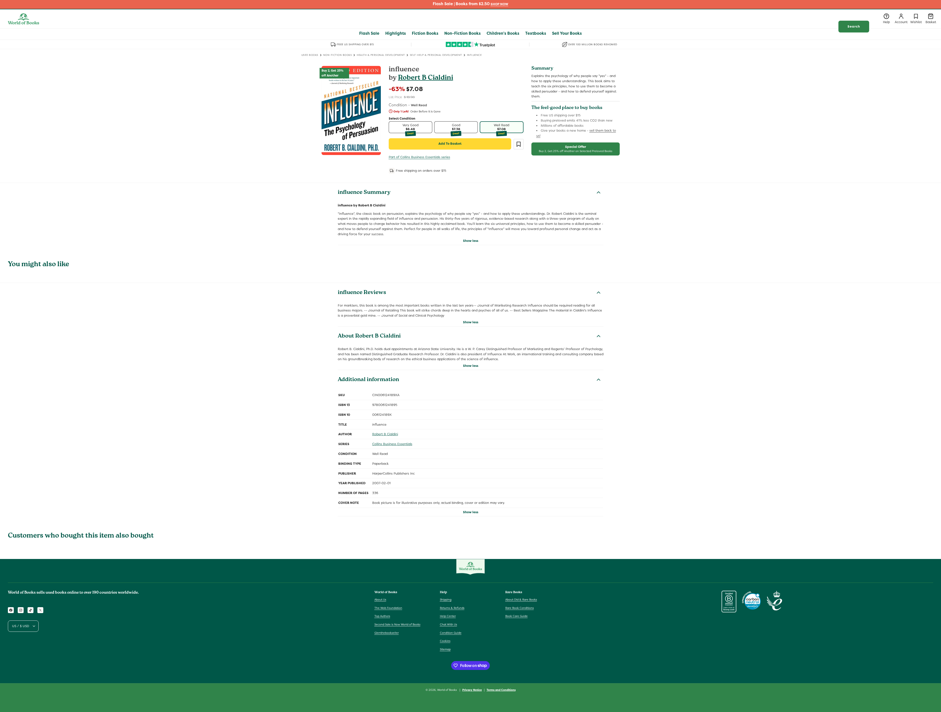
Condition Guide (451, 632)
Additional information (368, 380)
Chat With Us (448, 624)
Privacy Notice (472, 689)
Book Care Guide (516, 616)
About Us (380, 599)
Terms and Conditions (501, 689)
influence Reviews (362, 293)
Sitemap (445, 649)
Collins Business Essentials (392, 444)
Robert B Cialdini (425, 78)
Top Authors (382, 616)
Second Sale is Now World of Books (397, 624)
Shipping (445, 599)
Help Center (448, 616)
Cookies (445, 640)
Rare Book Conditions (519, 607)
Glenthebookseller (386, 632)
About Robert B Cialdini (369, 336)
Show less (470, 241)
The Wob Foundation (388, 607)
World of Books (447, 689)
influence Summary (364, 193)
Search (854, 26)
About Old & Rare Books (521, 599)
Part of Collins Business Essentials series (419, 157)
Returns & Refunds (452, 607)
